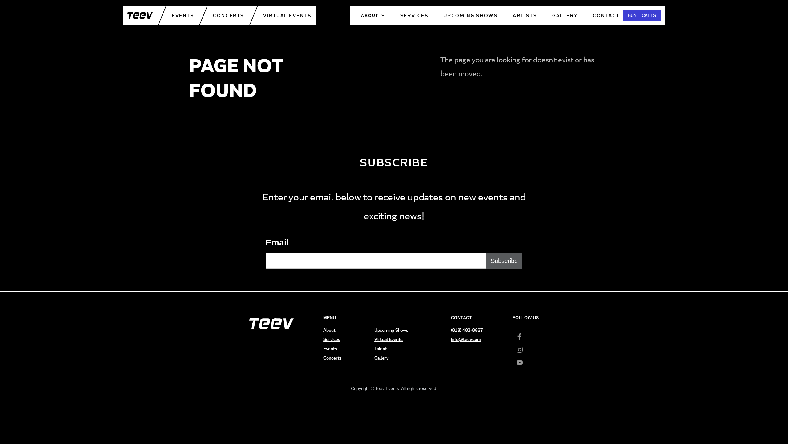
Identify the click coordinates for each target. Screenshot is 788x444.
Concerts (228, 15)
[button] (373, 15)
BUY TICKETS (642, 15)
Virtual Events (287, 15)
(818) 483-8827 (467, 330)
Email (277, 242)
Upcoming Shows (391, 330)
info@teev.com (466, 339)
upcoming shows (470, 15)
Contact (606, 15)
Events (183, 15)
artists (525, 15)
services (414, 15)
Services (331, 339)
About (329, 330)
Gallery (564, 15)
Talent (380, 348)
